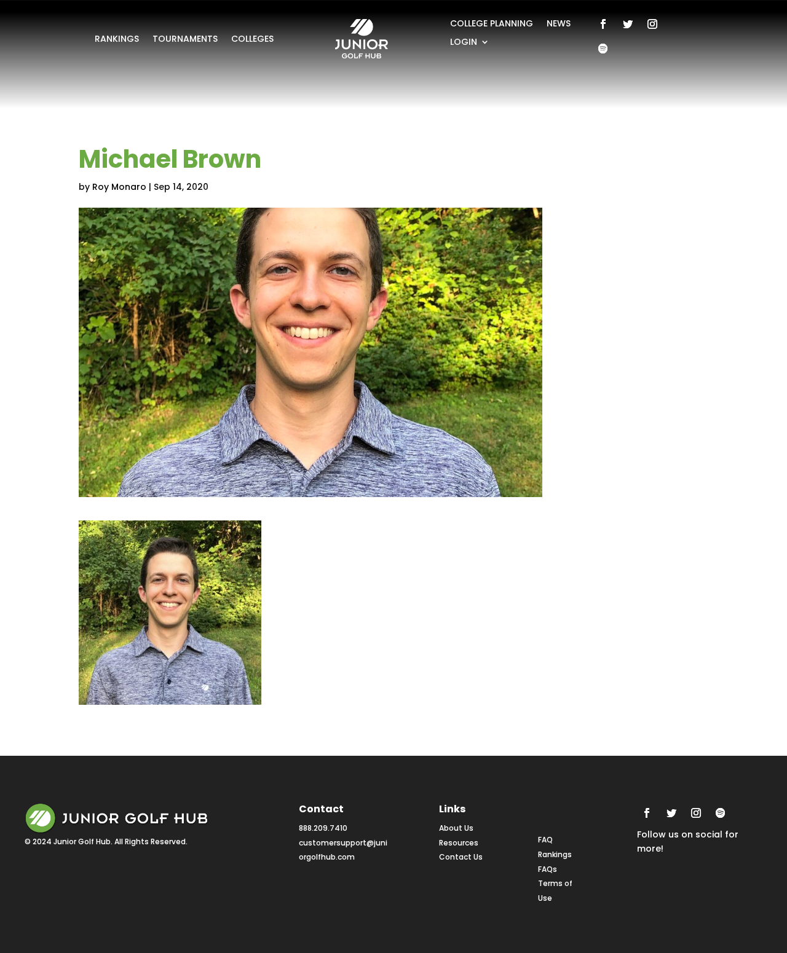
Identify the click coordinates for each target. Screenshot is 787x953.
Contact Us (461, 857)
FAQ (545, 839)
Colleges (252, 39)
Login (463, 42)
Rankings (117, 39)
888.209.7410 (323, 828)
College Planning (491, 24)
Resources (458, 842)
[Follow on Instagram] (652, 24)
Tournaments (185, 39)
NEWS (559, 24)
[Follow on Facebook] (603, 24)
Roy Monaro (119, 187)
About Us (456, 828)
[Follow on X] (628, 24)
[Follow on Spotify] (603, 48)
